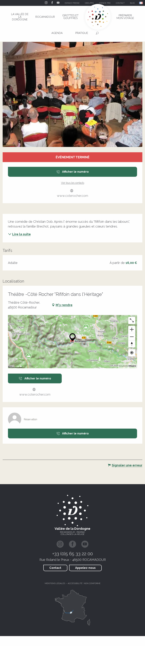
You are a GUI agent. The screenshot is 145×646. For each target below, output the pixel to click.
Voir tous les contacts (72, 182)
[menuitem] (19, 16)
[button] (141, 3)
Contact (55, 568)
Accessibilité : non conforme (84, 583)
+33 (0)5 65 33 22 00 (72, 553)
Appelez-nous (85, 568)
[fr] (141, 3)
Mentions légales (55, 583)
